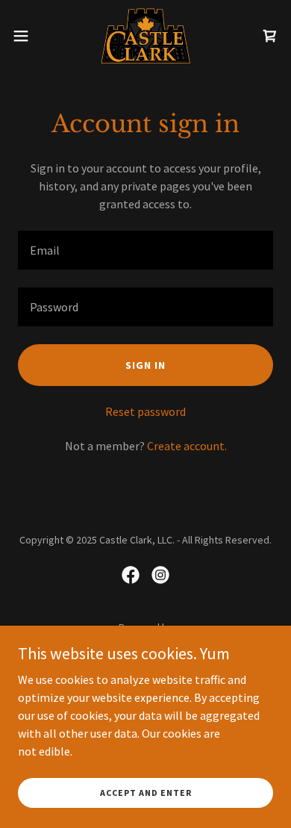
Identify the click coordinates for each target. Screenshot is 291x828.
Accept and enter (146, 792)
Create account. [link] (187, 445)
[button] (27, 36)
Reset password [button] (145, 411)
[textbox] (145, 250)
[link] (145, 36)
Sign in (145, 365)
